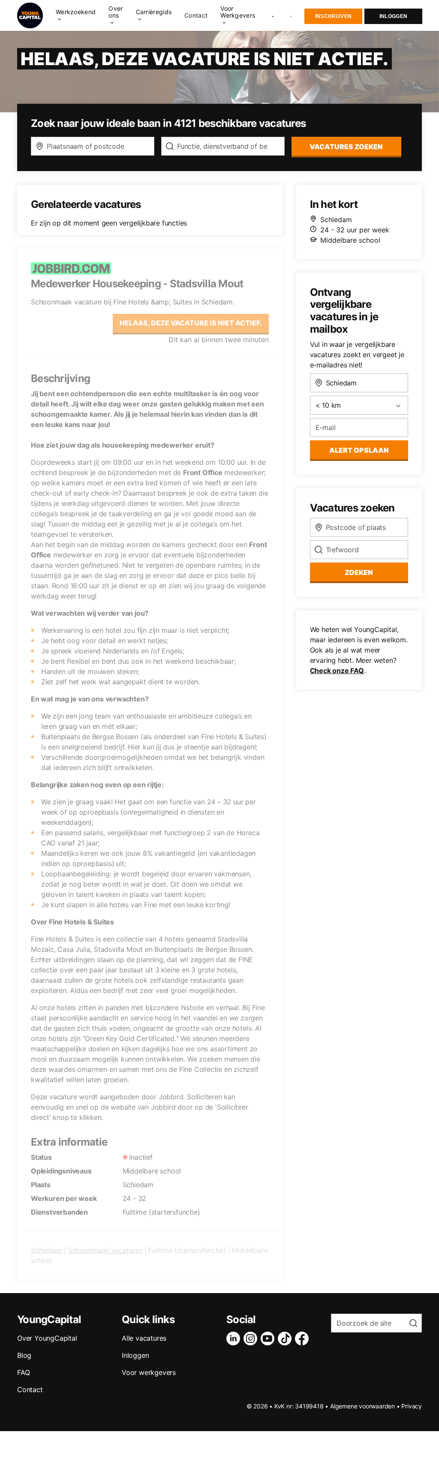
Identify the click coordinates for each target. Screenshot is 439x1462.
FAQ (23, 1372)
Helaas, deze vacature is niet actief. (191, 323)
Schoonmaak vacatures (105, 1250)
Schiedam (46, 1250)
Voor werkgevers (149, 1372)
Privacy (411, 1406)
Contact (195, 15)
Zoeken (359, 572)
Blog (24, 1355)
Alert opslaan (359, 450)
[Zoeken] (291, 15)
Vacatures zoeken (346, 146)
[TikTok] (286, 1338)
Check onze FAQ (337, 670)
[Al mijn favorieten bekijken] (273, 15)
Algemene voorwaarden (362, 1406)
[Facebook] (303, 1338)
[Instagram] (252, 1338)
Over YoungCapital (47, 1338)
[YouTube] (269, 1338)
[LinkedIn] (235, 1338)
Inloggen (393, 16)
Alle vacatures (144, 1338)
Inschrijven (333, 16)
